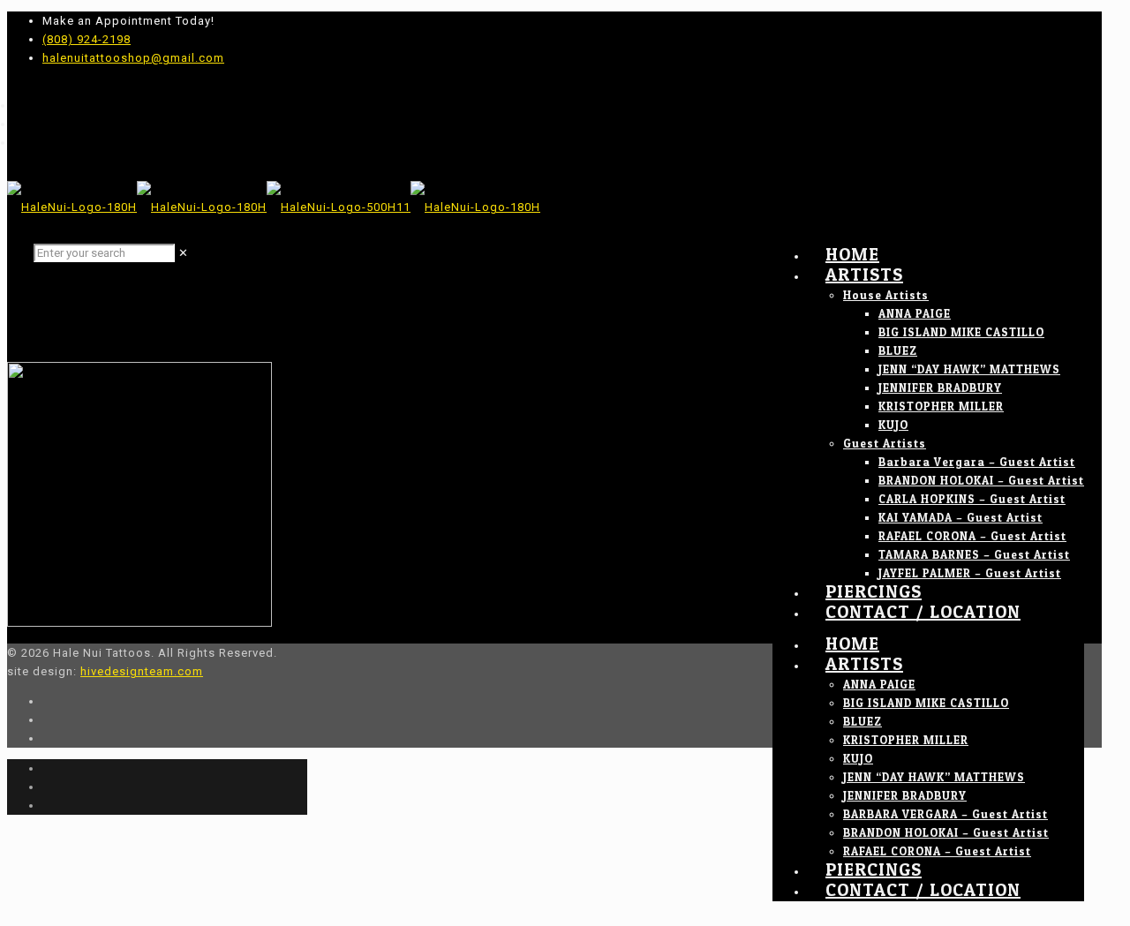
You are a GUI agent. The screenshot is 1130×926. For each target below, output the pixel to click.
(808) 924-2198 (86, 39)
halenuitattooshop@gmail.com (133, 57)
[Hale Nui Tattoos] (273, 207)
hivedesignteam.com (141, 671)
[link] (183, 253)
